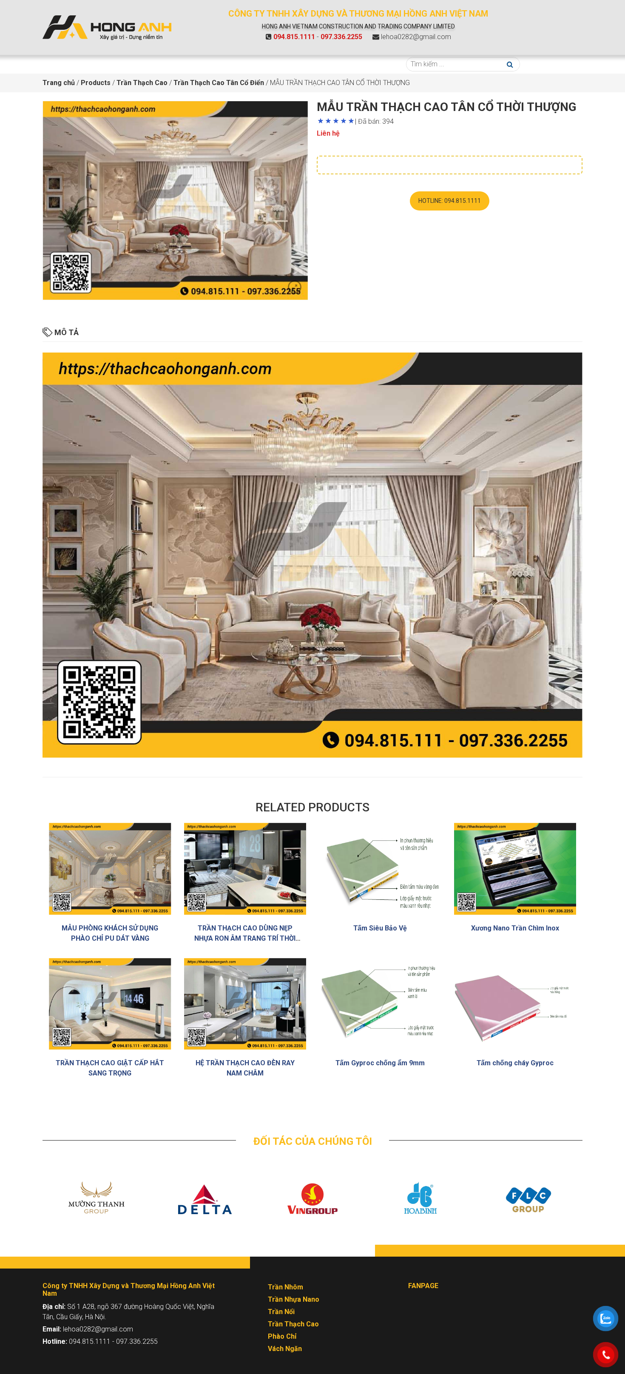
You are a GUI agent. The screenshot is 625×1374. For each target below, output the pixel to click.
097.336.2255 (341, 37)
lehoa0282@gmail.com (416, 37)
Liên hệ (374, 64)
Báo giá (194, 64)
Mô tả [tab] (66, 332)
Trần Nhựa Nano (293, 1299)
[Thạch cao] (107, 27)
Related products (312, 807)
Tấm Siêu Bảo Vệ (380, 928)
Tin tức (287, 64)
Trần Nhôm (285, 1287)
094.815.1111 (294, 37)
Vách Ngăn (285, 1349)
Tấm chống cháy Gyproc (515, 1063)
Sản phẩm (151, 64)
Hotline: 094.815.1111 (449, 200)
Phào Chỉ (282, 1336)
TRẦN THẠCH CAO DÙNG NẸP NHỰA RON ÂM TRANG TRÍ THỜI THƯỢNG (244, 938)
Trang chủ (62, 64)
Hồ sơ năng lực (331, 64)
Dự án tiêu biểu (238, 64)
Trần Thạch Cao (293, 1324)
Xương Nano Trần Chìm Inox (515, 928)
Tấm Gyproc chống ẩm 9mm (380, 1063)
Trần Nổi (281, 1312)
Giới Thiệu (104, 64)
